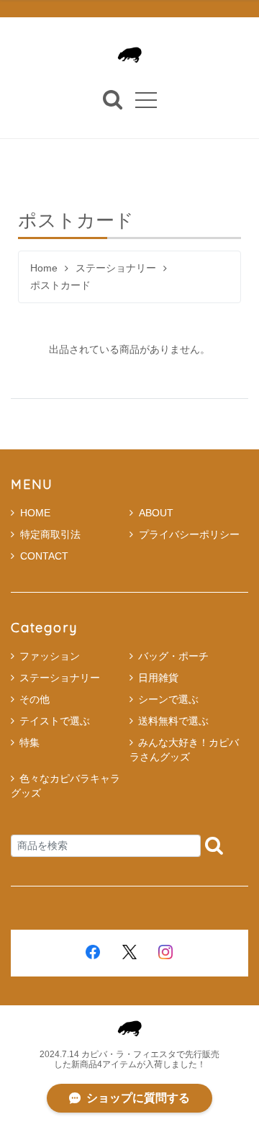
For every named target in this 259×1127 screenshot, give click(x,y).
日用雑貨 (158, 677)
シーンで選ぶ (168, 699)
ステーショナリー (116, 268)
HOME (35, 512)
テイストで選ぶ (54, 721)
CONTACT (44, 556)
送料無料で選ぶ (173, 721)
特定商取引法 (50, 534)
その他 (34, 699)
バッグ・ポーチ (173, 656)
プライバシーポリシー (189, 534)
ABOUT (156, 512)
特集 (29, 742)
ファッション (49, 656)
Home (44, 268)
